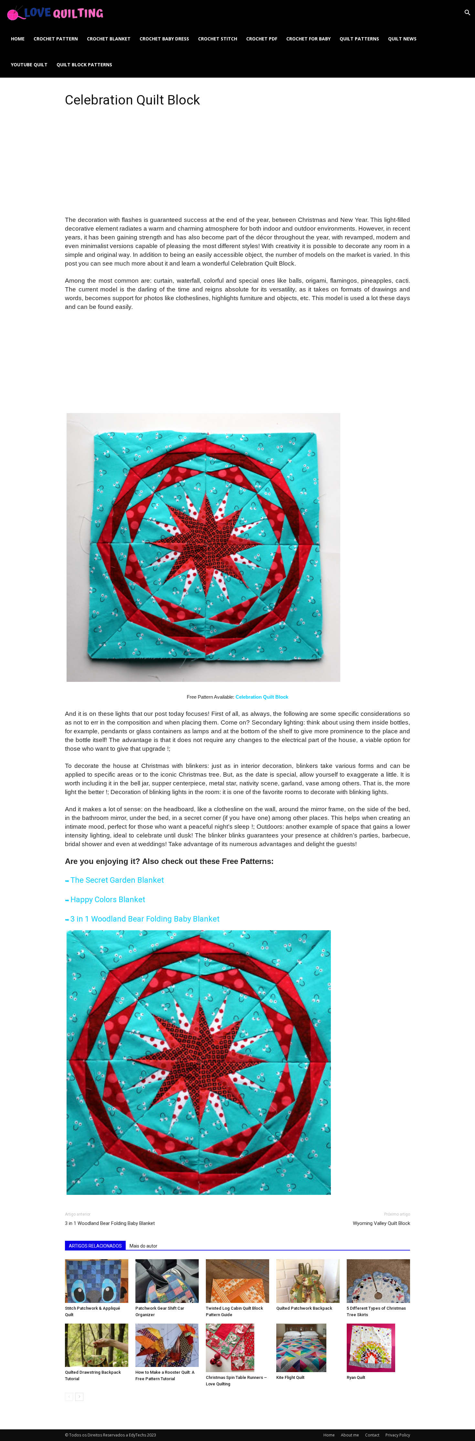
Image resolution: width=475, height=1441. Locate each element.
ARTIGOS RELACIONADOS (95, 1246)
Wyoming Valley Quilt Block (381, 1223)
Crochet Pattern (56, 39)
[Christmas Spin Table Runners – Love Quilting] (237, 1348)
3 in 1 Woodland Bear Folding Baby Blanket (144, 918)
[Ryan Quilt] (378, 1348)
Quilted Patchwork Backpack (304, 1308)
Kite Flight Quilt (290, 1377)
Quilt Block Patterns (84, 64)
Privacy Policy (397, 1435)
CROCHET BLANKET (109, 39)
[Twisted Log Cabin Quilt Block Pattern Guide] (237, 1281)
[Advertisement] (237, 168)
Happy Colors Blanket (107, 899)
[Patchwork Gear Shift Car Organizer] (167, 1281)
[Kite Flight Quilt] (308, 1348)
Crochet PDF (261, 39)
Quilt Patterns (359, 39)
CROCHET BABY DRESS (164, 39)
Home (18, 39)
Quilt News (402, 39)
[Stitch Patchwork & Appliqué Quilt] (96, 1281)
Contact (372, 1435)
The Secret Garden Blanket (117, 880)
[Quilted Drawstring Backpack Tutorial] (96, 1345)
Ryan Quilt (356, 1377)
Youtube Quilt (29, 64)
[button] (467, 13)
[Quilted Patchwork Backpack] (308, 1281)
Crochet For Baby (308, 39)
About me (350, 1435)
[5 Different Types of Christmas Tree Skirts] (378, 1281)
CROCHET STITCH (217, 39)
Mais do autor (143, 1246)
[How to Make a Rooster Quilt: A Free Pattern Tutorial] (167, 1345)
